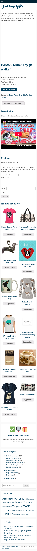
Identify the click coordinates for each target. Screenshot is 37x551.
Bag (21, 499)
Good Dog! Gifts (12, 6)
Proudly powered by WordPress (9, 546)
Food (4, 502)
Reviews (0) (19, 103)
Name (3, 188)
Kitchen (9, 506)
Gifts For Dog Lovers (11, 456)
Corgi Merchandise (12, 460)
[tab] (8, 103)
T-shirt (5, 514)
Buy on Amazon (9, 376)
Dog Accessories (12, 473)
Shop (2, 1)
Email (3, 192)
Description (8, 103)
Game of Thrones (23, 502)
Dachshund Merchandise (14, 462)
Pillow (14, 510)
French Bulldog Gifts (13, 465)
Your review (5, 177)
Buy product (9, 234)
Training (15, 514)
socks (27, 510)
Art (16, 498)
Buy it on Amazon (9, 89)
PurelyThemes (5, 548)
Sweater (32, 510)
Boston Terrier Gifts (15, 95)
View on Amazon (9, 267)
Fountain (8, 502)
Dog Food (9, 475)
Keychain (4, 506)
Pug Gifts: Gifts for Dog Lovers (14, 540)
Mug (14, 506)
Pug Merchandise (12, 467)
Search (26, 485)
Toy (11, 514)
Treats (18, 514)
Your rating (4, 175)
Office (19, 506)
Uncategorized (9, 478)
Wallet (26, 514)
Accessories (8, 499)
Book (25, 499)
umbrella (22, 514)
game (13, 502)
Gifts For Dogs (9, 470)
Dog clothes (31, 499)
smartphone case (20, 510)
